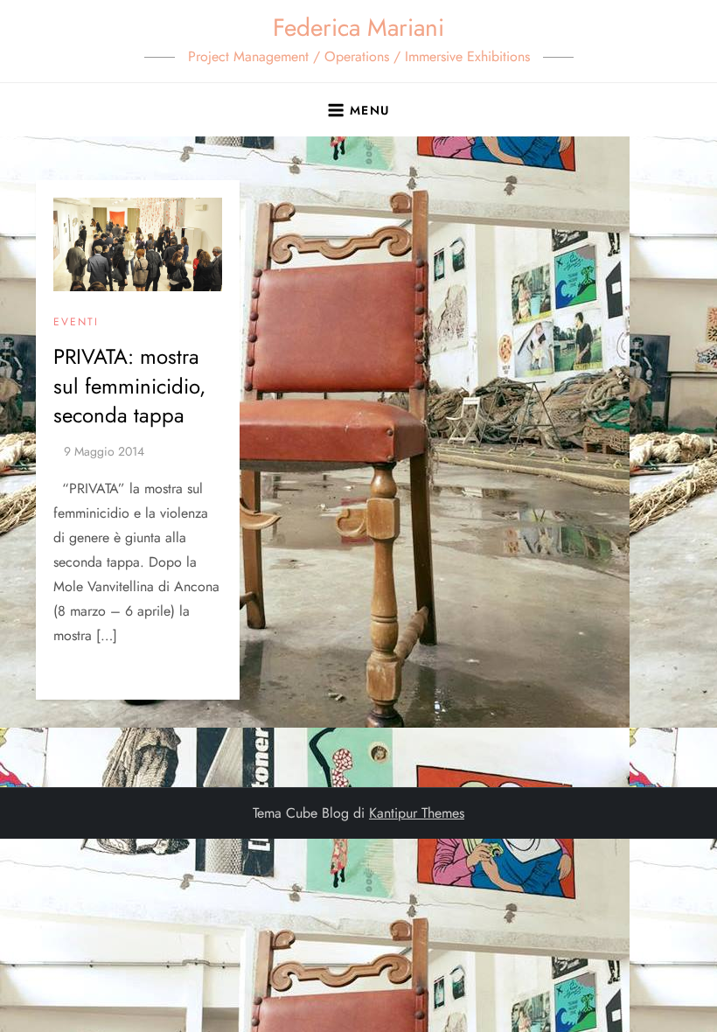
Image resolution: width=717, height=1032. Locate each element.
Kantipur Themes (416, 813)
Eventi (76, 323)
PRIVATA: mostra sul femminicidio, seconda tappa (129, 385)
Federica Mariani (358, 27)
